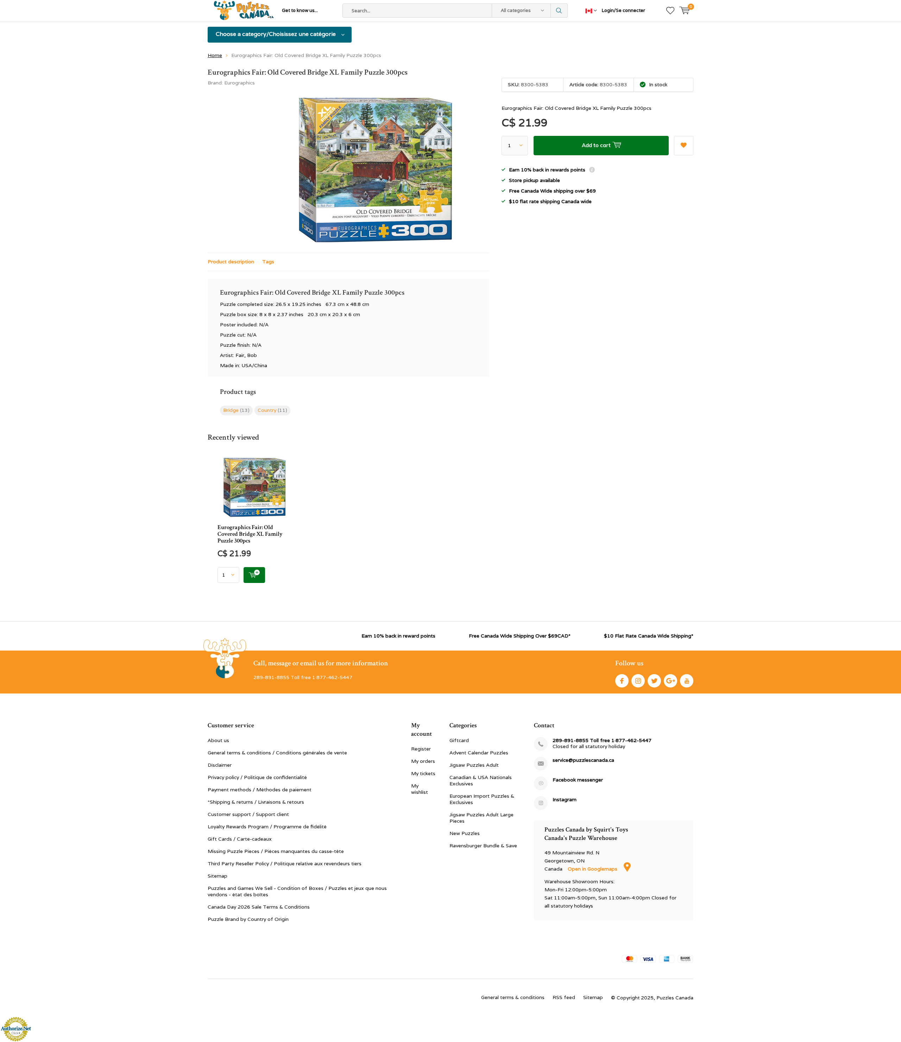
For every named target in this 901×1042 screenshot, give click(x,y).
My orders (423, 761)
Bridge (236, 410)
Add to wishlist (683, 145)
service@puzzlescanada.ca (583, 760)
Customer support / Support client (248, 814)
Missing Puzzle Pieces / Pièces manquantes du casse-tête (276, 851)
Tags (268, 261)
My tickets (423, 773)
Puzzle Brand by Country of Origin (248, 919)
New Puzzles (464, 833)
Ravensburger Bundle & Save (483, 845)
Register (421, 749)
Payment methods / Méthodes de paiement (259, 789)
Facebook (622, 681)
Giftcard (459, 740)
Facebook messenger (578, 780)
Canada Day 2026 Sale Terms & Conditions (259, 907)
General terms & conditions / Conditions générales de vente (277, 752)
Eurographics (239, 83)
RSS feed (564, 997)
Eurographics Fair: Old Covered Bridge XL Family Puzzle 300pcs (250, 534)
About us (218, 740)
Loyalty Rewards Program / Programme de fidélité (267, 826)
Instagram (638, 681)
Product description (231, 261)
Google (670, 681)
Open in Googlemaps (593, 869)
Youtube (686, 681)
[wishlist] (670, 10)
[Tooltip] (592, 171)
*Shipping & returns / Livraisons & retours (256, 802)
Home (215, 55)
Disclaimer (220, 765)
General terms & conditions (512, 997)
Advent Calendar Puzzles (478, 752)
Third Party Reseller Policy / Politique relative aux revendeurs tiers (284, 863)
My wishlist (419, 789)
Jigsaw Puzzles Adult (474, 765)
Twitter (654, 681)
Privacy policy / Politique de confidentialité (257, 777)
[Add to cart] (254, 575)
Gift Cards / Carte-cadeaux (240, 839)
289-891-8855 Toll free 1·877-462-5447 (602, 740)
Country (272, 410)
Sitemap (217, 876)
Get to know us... (300, 10)
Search (559, 11)
